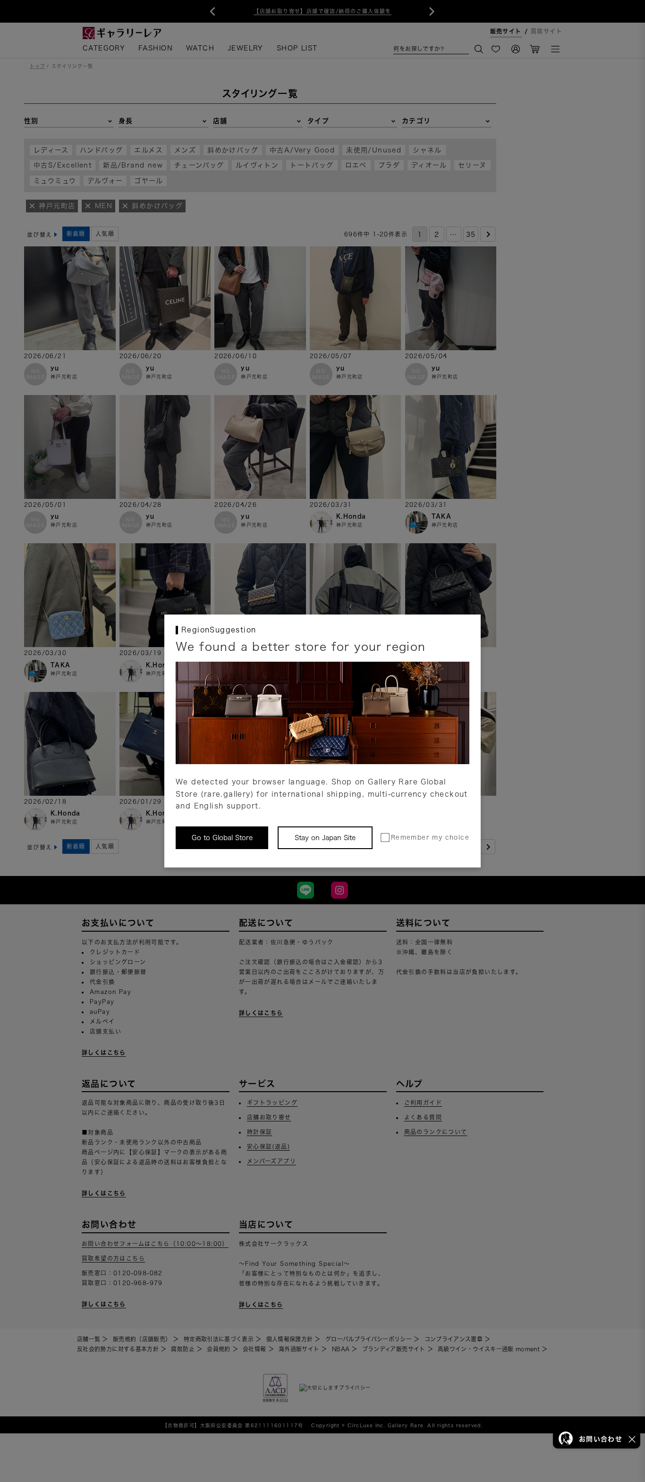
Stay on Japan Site (325, 837)
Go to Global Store (222, 837)
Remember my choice (430, 837)
